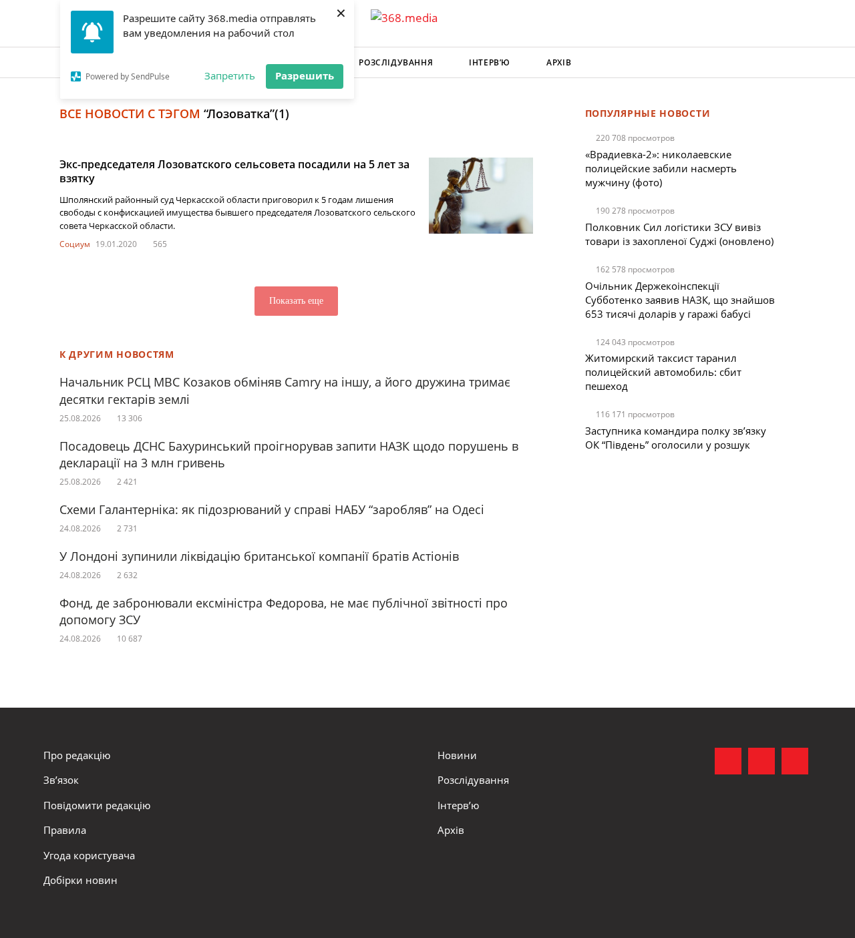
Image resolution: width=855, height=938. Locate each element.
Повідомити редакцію (96, 805)
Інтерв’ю (489, 62)
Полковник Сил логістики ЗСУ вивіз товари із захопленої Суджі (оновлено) (679, 234)
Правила (64, 830)
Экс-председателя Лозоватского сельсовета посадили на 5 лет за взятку (234, 171)
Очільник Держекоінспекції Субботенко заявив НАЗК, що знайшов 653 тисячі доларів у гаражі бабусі (680, 299)
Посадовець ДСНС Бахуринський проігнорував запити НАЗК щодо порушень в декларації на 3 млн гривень (288, 454)
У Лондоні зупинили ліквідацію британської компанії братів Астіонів (259, 556)
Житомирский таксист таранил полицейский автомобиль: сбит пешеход (663, 372)
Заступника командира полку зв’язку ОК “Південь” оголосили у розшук (675, 437)
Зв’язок (61, 779)
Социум (74, 244)
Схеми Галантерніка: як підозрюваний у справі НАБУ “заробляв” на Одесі (271, 509)
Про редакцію (76, 755)
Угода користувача (89, 855)
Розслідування (396, 62)
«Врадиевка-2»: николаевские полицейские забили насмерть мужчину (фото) (661, 168)
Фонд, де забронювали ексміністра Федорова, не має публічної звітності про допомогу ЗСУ (283, 611)
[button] (799, 62)
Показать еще (296, 301)
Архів (558, 62)
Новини (457, 755)
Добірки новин (80, 880)
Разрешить (304, 75)
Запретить (229, 75)
